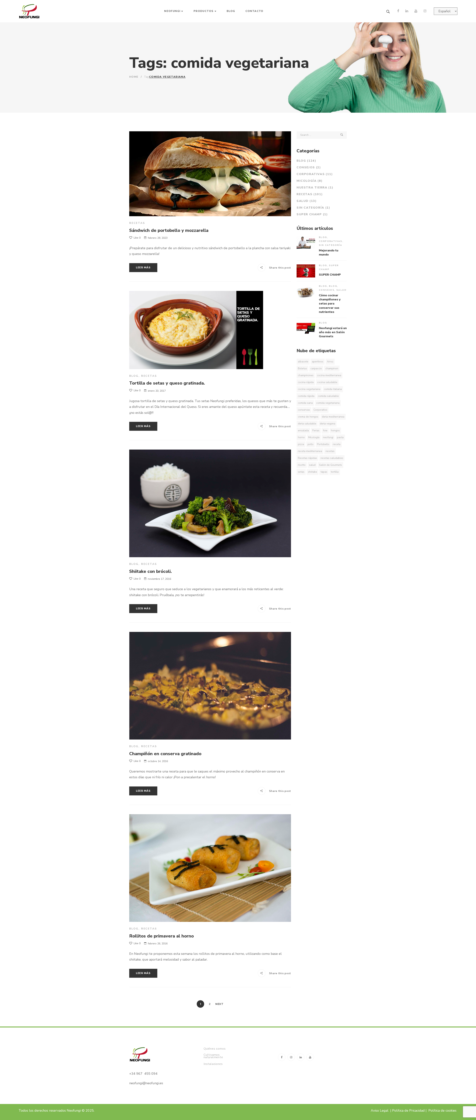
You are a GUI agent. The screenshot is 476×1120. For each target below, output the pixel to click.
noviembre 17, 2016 (159, 579)
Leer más (143, 267)
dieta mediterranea (333, 416)
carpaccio (316, 368)
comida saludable (328, 396)
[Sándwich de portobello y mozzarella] (210, 173)
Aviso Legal (379, 1110)
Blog (134, 376)
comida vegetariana (328, 403)
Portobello (323, 444)
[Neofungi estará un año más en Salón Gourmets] (306, 328)
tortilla (335, 472)
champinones (305, 375)
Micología (309, 181)
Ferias (315, 430)
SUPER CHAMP (312, 214)
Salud (306, 201)
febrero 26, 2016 (158, 943)
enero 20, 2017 (157, 391)
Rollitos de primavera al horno (161, 936)
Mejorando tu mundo (328, 252)
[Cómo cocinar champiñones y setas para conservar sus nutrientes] (306, 291)
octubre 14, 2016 (158, 761)
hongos (335, 430)
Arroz (330, 361)
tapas (324, 472)
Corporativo (320, 410)
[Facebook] (398, 11)
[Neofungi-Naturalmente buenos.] (29, 11)
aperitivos (317, 361)
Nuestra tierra (315, 187)
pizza (301, 444)
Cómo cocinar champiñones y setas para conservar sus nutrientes (330, 303)
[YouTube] (415, 11)
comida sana (305, 403)
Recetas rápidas (307, 458)
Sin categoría (313, 208)
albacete (303, 361)
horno (301, 437)
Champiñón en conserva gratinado (165, 754)
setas (301, 472)
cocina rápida (306, 382)
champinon (331, 368)
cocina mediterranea (329, 375)
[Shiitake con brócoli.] (210, 503)
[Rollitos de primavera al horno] (210, 868)
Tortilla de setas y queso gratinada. (167, 383)
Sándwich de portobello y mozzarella (168, 230)
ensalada (303, 430)
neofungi (328, 437)
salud (312, 465)
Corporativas (315, 174)
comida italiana (333, 389)
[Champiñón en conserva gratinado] (210, 686)
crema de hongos (308, 416)
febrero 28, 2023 (158, 238)
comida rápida (306, 396)
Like (137, 237)
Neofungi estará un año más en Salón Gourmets (333, 332)
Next (219, 1004)
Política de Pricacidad (408, 1110)
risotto (301, 465)
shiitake (312, 472)
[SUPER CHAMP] (306, 270)
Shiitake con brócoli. (150, 571)
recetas (330, 451)
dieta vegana (327, 423)
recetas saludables (332, 458)
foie (325, 430)
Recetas (137, 223)
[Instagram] (425, 11)
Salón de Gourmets (330, 465)
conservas (304, 410)
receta (336, 444)
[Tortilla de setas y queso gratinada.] (196, 330)
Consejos (309, 167)
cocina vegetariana (309, 389)
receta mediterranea (310, 451)
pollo (310, 444)
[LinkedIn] (406, 11)
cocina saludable (327, 382)
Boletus (302, 368)
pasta (340, 437)
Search (342, 135)
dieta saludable (307, 423)
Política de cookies (442, 1110)
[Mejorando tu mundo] (306, 242)
